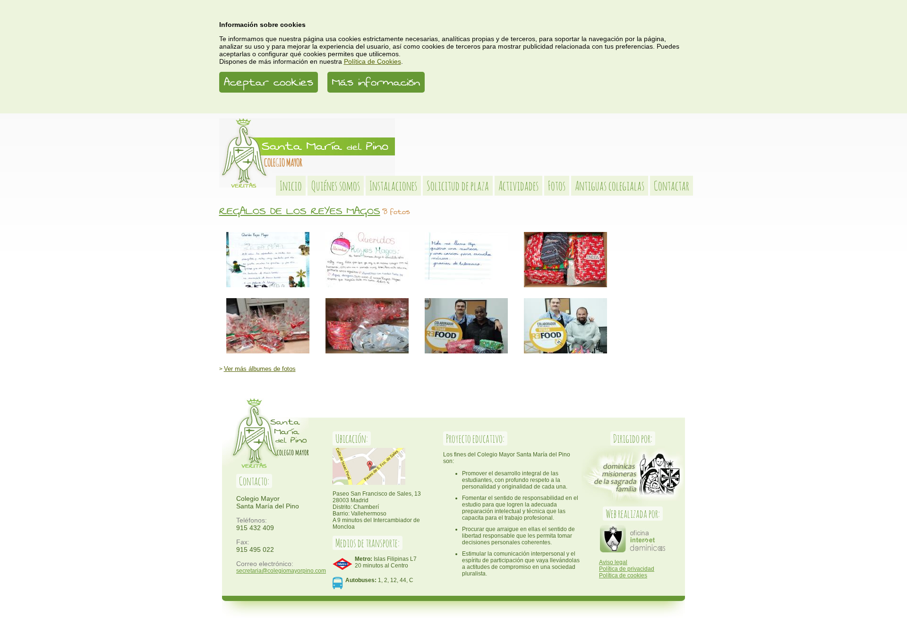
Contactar (671, 186)
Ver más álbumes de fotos (260, 368)
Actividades (518, 186)
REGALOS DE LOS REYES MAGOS (299, 211)
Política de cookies (623, 575)
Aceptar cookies (268, 82)
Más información (376, 82)
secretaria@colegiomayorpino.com (281, 570)
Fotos (556, 186)
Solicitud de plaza (458, 186)
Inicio (291, 186)
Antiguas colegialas (609, 186)
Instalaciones (393, 186)
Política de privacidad (626, 569)
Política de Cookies (372, 61)
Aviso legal (613, 562)
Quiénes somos (335, 186)
